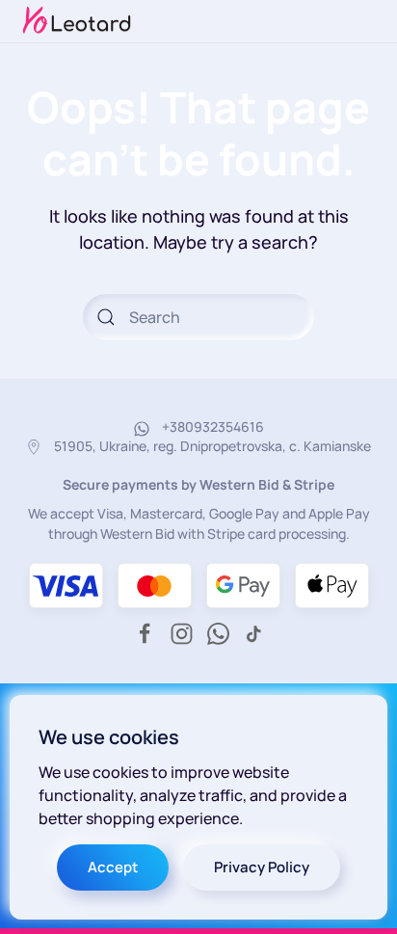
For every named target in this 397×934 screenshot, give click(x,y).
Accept (113, 867)
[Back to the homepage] (76, 21)
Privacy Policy (261, 867)
